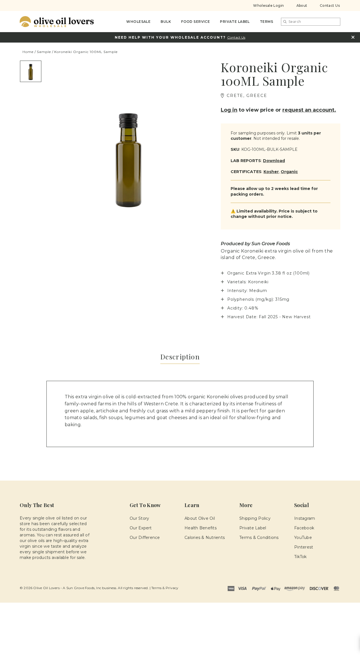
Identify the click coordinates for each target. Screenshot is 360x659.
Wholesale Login (268, 5)
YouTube (303, 537)
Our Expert (141, 527)
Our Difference (145, 537)
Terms (266, 21)
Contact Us (330, 5)
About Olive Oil (199, 518)
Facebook (304, 527)
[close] (352, 37)
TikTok (300, 556)
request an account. (309, 110)
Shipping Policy (255, 518)
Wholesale (138, 21)
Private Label (235, 21)
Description (180, 356)
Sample (44, 52)
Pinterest (303, 547)
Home (27, 52)
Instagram (304, 518)
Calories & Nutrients (204, 537)
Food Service (195, 21)
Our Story (139, 518)
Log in (229, 110)
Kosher (271, 171)
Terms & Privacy (164, 588)
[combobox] (310, 22)
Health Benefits (200, 527)
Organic (289, 171)
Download (274, 160)
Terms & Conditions (259, 537)
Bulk (166, 21)
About (301, 5)
